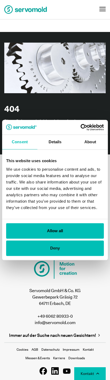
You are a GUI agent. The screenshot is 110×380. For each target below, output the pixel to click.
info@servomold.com (55, 322)
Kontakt (88, 349)
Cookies (22, 349)
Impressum (71, 349)
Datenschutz (50, 349)
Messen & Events (37, 358)
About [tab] (90, 142)
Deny (55, 248)
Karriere (59, 358)
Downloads (76, 358)
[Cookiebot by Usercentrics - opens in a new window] (80, 127)
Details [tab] (55, 142)
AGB (35, 349)
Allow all (55, 230)
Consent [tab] (20, 142)
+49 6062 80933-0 (55, 316)
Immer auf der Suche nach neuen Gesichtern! (52, 335)
